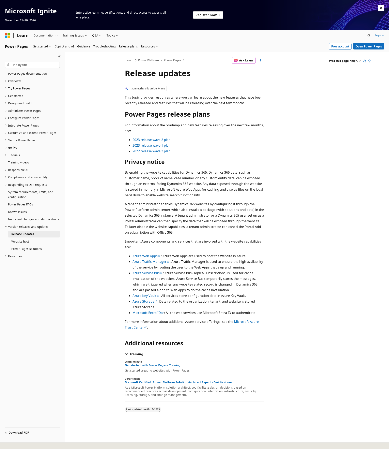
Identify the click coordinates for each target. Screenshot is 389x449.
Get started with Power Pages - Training (153, 365)
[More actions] (260, 60)
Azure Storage (143, 301)
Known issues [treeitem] (17, 212)
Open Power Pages (369, 46)
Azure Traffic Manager (150, 261)
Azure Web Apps (145, 256)
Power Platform (148, 60)
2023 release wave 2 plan (152, 139)
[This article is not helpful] (369, 60)
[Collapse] (59, 57)
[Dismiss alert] (381, 8)
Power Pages (172, 60)
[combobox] (32, 65)
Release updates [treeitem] (22, 234)
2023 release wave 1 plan (152, 145)
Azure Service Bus (146, 273)
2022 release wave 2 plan (152, 151)
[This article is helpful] (364, 60)
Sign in (379, 35)
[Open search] (369, 35)
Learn (129, 60)
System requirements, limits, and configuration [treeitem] (30, 194)
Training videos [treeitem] (18, 162)
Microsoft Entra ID (147, 312)
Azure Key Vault (144, 295)
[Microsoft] (7, 35)
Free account (340, 46)
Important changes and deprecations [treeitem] (33, 219)
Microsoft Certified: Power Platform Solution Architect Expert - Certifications (178, 382)
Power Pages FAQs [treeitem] (20, 204)
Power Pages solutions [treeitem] (26, 249)
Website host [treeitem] (20, 241)
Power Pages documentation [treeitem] (27, 73)
